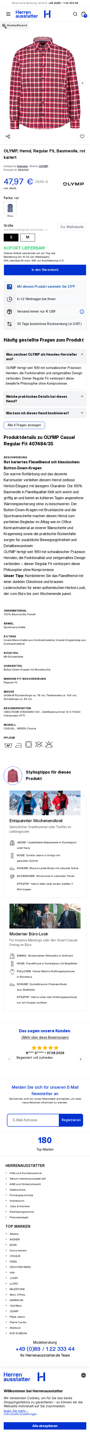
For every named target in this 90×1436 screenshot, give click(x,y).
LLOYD (14, 1283)
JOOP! (14, 1278)
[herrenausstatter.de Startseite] (33, 14)
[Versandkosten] (82, 311)
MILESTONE (17, 1289)
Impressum (17, 1201)
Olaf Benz (16, 1306)
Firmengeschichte (21, 1195)
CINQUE (15, 1256)
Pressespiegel (19, 1217)
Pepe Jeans (17, 1317)
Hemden (22, 166)
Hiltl (12, 1272)
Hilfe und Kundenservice (26, 1173)
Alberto (14, 1234)
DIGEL (13, 1261)
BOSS (13, 1245)
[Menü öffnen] (8, 14)
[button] (75, 14)
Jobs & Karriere (20, 1206)
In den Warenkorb (45, 270)
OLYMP (43, 166)
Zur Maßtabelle (72, 227)
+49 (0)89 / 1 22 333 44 (63, 3)
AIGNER (15, 1239)
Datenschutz (18, 1190)
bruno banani (18, 1250)
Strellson (15, 1328)
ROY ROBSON (18, 1333)
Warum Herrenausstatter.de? (28, 1179)
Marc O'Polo (17, 1295)
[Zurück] (6, 27)
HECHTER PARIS (20, 1267)
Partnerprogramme (22, 1212)
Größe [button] (8, 225)
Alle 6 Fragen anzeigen (24, 425)
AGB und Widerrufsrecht (25, 1184)
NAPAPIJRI (16, 1300)
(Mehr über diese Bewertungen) (45, 1037)
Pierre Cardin (18, 1322)
